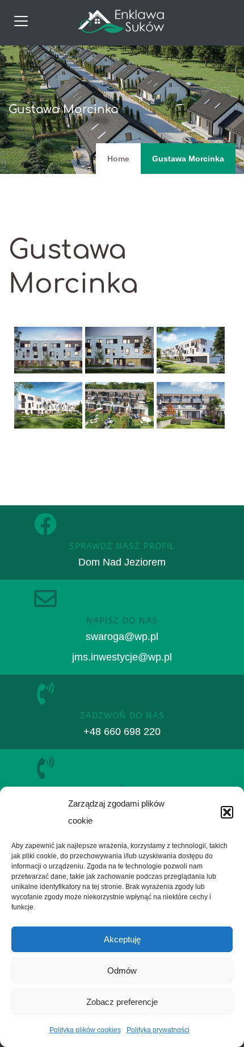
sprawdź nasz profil (122, 546)
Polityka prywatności (158, 1030)
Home (118, 158)
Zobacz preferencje (122, 1002)
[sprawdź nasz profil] (45, 524)
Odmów (122, 970)
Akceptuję (122, 939)
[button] (227, 812)
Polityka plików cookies (85, 1030)
